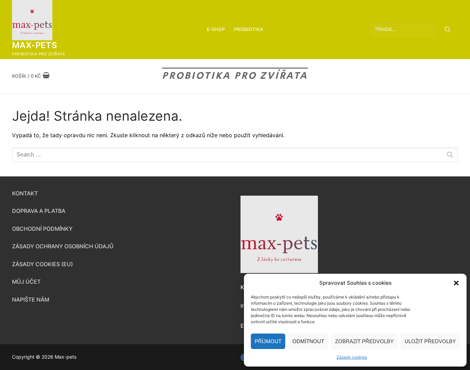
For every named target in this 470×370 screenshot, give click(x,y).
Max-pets (34, 45)
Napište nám (30, 299)
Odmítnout (308, 341)
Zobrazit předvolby (364, 341)
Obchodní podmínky (42, 228)
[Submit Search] (447, 29)
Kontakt (25, 193)
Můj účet (26, 281)
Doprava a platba (38, 210)
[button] (456, 283)
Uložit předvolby (430, 341)
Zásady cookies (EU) (42, 264)
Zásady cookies (352, 357)
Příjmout (268, 341)
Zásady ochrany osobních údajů (63, 246)
